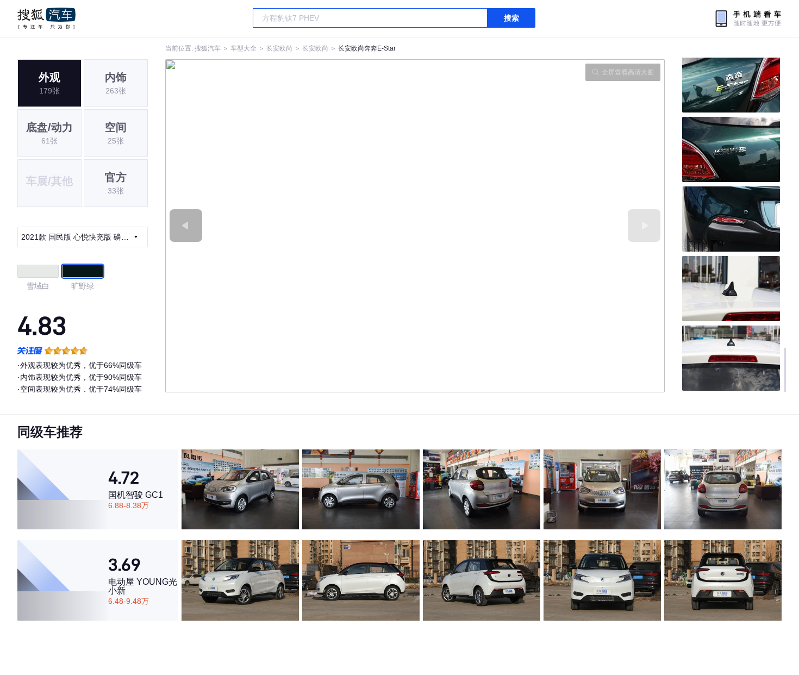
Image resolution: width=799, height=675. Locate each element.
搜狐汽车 (46, 18)
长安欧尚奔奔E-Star (367, 48)
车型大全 (243, 48)
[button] (290, 225)
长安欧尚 (279, 48)
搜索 (511, 18)
